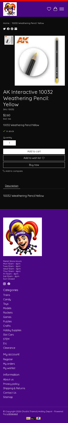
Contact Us (9, 392)
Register (8, 359)
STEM (6, 339)
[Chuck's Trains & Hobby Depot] (10, 9)
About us (8, 379)
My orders (9, 363)
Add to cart (34, 151)
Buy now (34, 164)
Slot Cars (8, 334)
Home (6, 23)
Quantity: (7, 137)
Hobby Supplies (12, 330)
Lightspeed (12, 414)
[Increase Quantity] (13, 143)
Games (7, 317)
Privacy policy (11, 383)
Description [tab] (11, 185)
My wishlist (9, 368)
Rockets (8, 312)
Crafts (7, 325)
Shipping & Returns (14, 388)
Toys (6, 303)
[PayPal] (28, 418)
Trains (6, 295)
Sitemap (8, 397)
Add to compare (14, 171)
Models (7, 308)
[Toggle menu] (62, 9)
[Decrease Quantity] (6, 143)
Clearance (9, 347)
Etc (5, 343)
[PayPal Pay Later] (38, 418)
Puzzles (7, 321)
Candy (7, 299)
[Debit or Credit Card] (33, 418)
